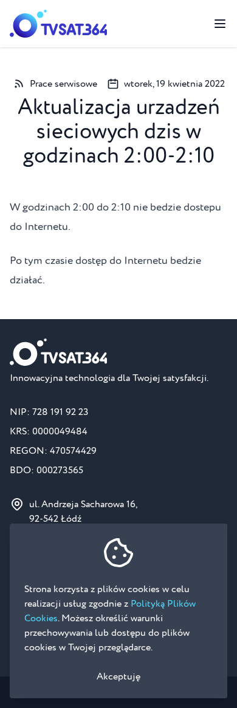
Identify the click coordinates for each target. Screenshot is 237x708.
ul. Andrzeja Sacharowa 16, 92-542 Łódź (83, 511)
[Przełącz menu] (220, 23)
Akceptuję (118, 676)
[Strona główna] (58, 24)
